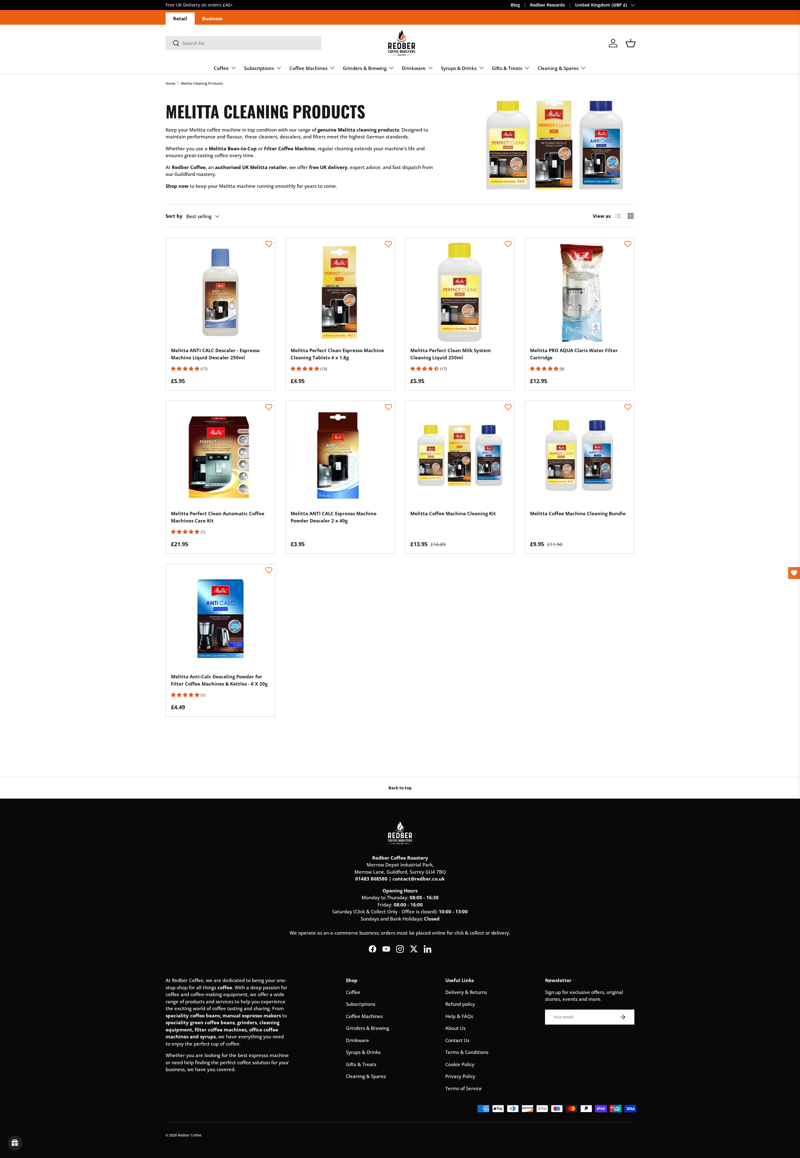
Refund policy (460, 1004)
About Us (455, 1028)
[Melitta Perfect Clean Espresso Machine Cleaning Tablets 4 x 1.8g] (340, 292)
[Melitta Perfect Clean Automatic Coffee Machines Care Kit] (220, 455)
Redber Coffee (189, 1135)
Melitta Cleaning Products (202, 83)
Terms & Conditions (466, 1052)
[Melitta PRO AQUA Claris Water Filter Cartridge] (579, 292)
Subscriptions (259, 68)
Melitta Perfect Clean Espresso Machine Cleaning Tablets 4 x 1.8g (337, 354)
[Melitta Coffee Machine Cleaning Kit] (459, 455)
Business (212, 18)
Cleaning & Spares (558, 68)
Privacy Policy (460, 1076)
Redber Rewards (547, 5)
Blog (515, 5)
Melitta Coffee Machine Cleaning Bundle (578, 513)
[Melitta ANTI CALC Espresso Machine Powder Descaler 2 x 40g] (340, 455)
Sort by (174, 216)
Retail (180, 18)
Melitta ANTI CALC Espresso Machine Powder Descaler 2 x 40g (334, 517)
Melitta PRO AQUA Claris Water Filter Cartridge (574, 354)
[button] (631, 43)
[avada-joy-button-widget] (15, 1143)
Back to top (400, 788)
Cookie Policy (459, 1064)
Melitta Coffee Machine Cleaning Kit (453, 513)
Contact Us (457, 1040)
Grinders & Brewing (365, 68)
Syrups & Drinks (459, 68)
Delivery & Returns (466, 992)
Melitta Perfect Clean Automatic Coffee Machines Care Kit (217, 517)
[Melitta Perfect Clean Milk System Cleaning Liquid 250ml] (459, 292)
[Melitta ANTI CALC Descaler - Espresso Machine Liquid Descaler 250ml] (220, 292)
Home (170, 83)
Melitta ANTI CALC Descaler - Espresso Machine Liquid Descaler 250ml (215, 354)
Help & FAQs (459, 1016)
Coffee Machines (308, 68)
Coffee (221, 68)
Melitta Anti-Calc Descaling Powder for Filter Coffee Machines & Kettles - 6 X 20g (219, 680)
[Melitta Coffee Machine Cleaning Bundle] (579, 455)
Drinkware (414, 68)
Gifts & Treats (507, 68)
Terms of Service (463, 1088)
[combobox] (243, 43)
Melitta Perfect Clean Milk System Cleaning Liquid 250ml (450, 354)
